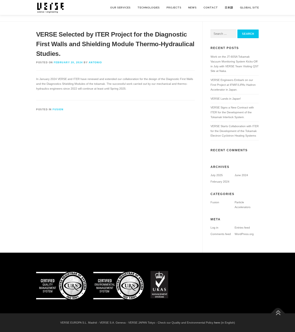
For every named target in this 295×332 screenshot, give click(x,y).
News (192, 7)
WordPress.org (244, 234)
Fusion (58, 109)
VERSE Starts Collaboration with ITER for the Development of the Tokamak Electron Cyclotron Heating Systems (235, 131)
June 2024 (241, 175)
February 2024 (220, 181)
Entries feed (242, 227)
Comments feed (221, 234)
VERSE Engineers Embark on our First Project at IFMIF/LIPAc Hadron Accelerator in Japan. (233, 84)
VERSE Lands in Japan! (226, 98)
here (217, 322)
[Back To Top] (278, 313)
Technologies (148, 7)
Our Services (120, 7)
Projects (174, 7)
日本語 (229, 7)
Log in (214, 227)
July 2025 (217, 175)
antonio (95, 62)
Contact (210, 7)
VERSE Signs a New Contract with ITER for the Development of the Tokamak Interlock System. (232, 112)
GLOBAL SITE (249, 7)
